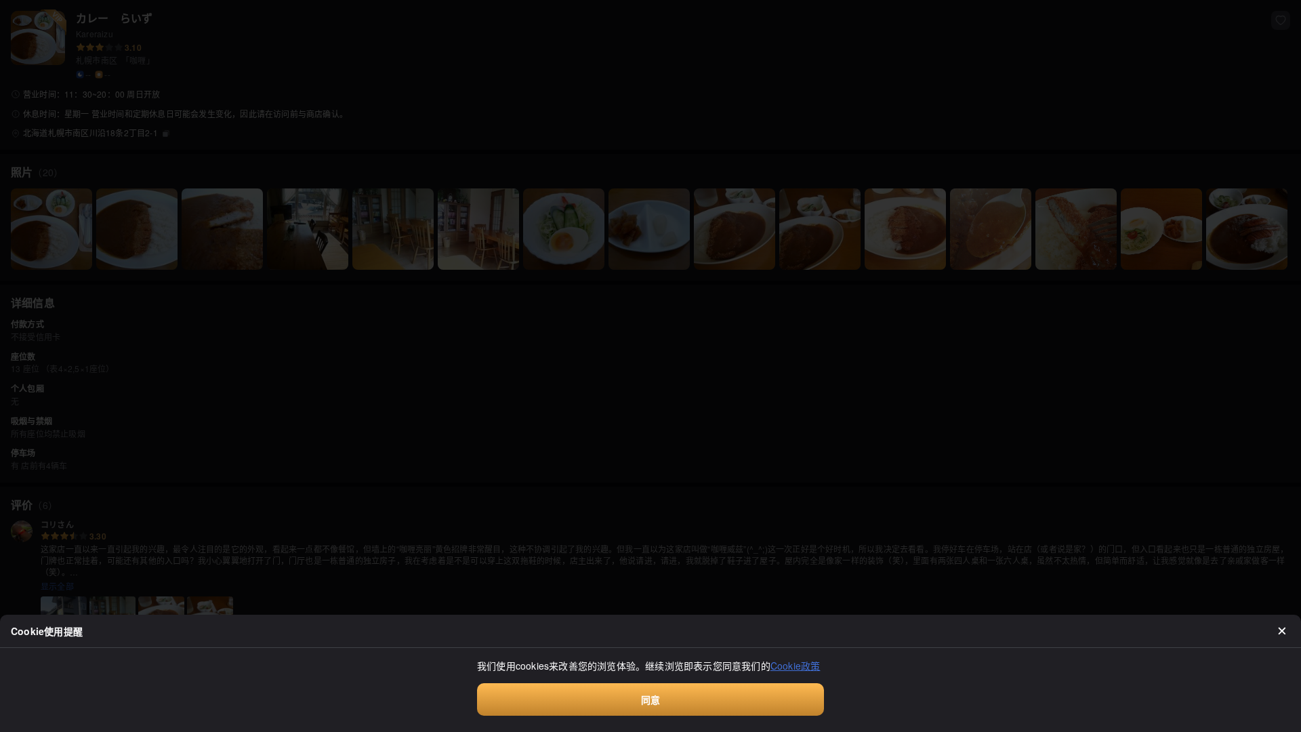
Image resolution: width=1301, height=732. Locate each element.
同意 (650, 699)
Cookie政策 (795, 665)
